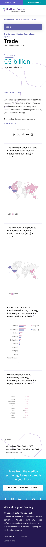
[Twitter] (26, 499)
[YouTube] (33, 499)
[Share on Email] (27, 134)
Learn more (9, 541)
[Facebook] (5, 499)
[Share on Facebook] (23, 134)
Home (18, 19)
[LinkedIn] (19, 499)
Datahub (26, 19)
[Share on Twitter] (18, 134)
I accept (8, 536)
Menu (9, 27)
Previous (9, 92)
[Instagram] (12, 499)
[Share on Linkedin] (14, 134)
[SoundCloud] (40, 499)
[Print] (32, 134)
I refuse (23, 536)
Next (20, 92)
